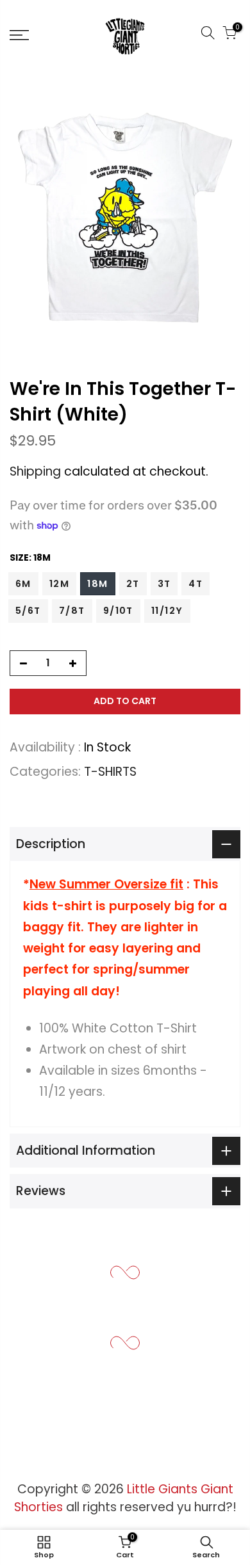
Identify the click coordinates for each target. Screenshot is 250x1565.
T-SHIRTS (110, 771)
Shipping (35, 471)
